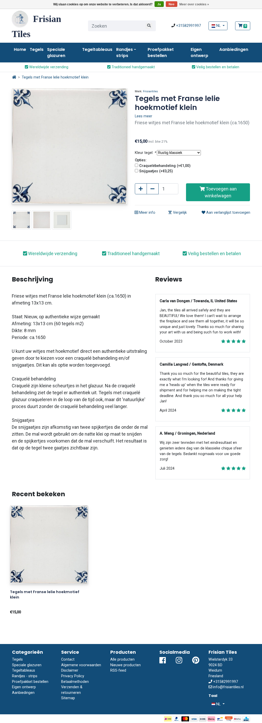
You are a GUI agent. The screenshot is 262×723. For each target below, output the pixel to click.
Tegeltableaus (97, 49)
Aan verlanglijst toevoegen (227, 212)
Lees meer (143, 116)
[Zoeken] (149, 26)
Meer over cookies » (194, 4)
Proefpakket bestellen (161, 53)
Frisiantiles (150, 91)
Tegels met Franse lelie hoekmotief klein (55, 77)
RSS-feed (118, 670)
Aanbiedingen (233, 49)
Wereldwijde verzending (48, 67)
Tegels (36, 49)
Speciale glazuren (56, 53)
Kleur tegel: (145, 153)
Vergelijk (179, 212)
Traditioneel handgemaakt (133, 67)
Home (20, 49)
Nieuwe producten (125, 665)
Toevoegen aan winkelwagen (221, 192)
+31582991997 (188, 26)
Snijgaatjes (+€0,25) (156, 171)
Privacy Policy (72, 676)
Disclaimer (69, 670)
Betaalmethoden (75, 682)
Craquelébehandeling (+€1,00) (165, 166)
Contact (67, 659)
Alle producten (122, 659)
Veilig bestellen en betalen (217, 67)
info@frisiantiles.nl (228, 687)
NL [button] (218, 26)
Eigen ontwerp (199, 53)
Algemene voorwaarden (81, 665)
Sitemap (68, 698)
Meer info (146, 212)
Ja (159, 4)
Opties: (141, 160)
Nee (171, 4)
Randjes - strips (126, 53)
